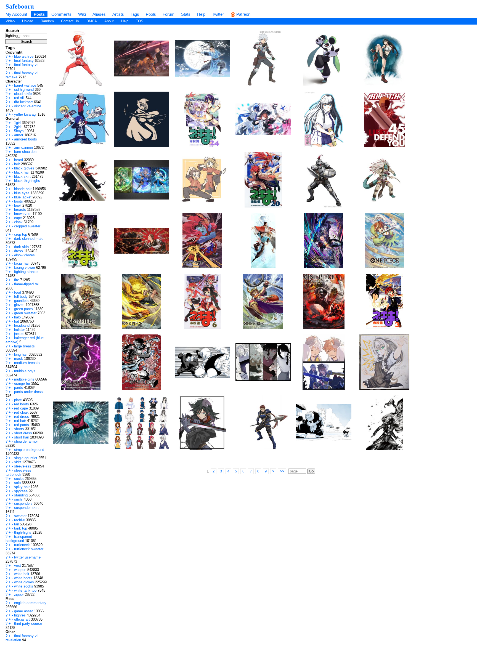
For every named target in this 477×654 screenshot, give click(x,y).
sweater (21, 516)
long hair (21, 354)
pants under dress (28, 392)
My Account (16, 14)
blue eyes (22, 193)
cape (18, 218)
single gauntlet (26, 458)
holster (20, 330)
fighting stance (26, 272)
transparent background (19, 539)
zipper (19, 594)
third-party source (28, 623)
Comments (61, 14)
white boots (23, 578)
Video (10, 21)
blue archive (24, 56)
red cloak (22, 412)
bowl (18, 205)
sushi (19, 499)
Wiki (82, 14)
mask (19, 359)
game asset (24, 611)
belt (17, 164)
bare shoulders (26, 152)
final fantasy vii (26, 65)
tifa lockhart (24, 102)
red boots (22, 404)
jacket (19, 334)
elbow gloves (24, 255)
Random (47, 21)
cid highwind (24, 89)
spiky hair (22, 487)
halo (18, 317)
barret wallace (25, 85)
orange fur (22, 383)
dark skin (22, 247)
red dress (22, 416)
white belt (22, 574)
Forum (168, 14)
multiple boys (24, 371)
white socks (24, 586)
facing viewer (25, 267)
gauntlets (22, 301)
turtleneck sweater (28, 549)
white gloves (24, 582)
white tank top (26, 590)
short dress (23, 433)
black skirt (23, 176)
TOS (139, 21)
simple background (29, 450)
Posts (39, 14)
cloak (19, 222)
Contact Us (70, 21)
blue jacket (23, 197)
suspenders (24, 503)
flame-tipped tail (26, 284)
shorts (19, 429)
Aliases (99, 14)
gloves (20, 305)
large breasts (24, 346)
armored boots (25, 139)
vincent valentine (27, 106)
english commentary (30, 603)
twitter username (27, 557)
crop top (21, 234)
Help (201, 14)
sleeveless (23, 466)
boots (19, 201)
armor (19, 135)
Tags (135, 14)
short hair (22, 437)
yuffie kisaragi (26, 114)
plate (18, 400)
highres (20, 615)
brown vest (23, 214)
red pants (22, 425)
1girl (18, 123)
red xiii (20, 98)
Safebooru (20, 6)
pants (19, 388)
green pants (24, 309)
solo (18, 483)
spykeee (21, 491)
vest (18, 565)
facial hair (22, 263)
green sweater (26, 313)
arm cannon (24, 147)
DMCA (91, 21)
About (109, 21)
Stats (185, 14)
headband (22, 325)
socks (19, 479)
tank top (21, 528)
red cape (21, 408)
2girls (19, 127)
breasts (20, 210)
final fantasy (24, 61)
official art (22, 619)
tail (17, 524)
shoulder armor (26, 441)
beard (19, 160)
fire (17, 280)
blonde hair (23, 189)
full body (21, 296)
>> (282, 471)
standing (21, 495)
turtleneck (22, 545)
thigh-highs (23, 532)
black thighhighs (27, 181)
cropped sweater (27, 226)
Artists (118, 14)
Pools (151, 14)
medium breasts (27, 363)
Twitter (218, 14)
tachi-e (20, 520)
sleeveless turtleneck (18, 472)
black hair (22, 172)
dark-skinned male (28, 238)
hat (17, 321)
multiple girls (24, 379)
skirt (18, 462)
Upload (27, 21)
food (18, 292)
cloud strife (23, 94)
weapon (20, 570)
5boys (19, 131)
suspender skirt (26, 508)
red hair (20, 421)
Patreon (242, 14)
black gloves (24, 168)
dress (19, 251)
